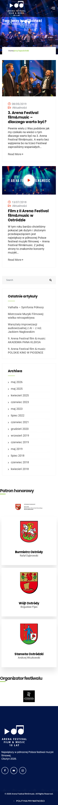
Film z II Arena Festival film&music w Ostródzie (28, 215)
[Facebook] (4, 770)
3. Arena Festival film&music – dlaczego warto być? (27, 117)
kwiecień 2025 (20, 395)
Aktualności (19, 107)
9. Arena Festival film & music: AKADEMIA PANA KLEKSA (27, 340)
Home (11, 51)
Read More (14, 154)
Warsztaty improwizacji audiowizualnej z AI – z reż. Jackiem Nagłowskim (25, 328)
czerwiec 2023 (20, 402)
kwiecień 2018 (20, 469)
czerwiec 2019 (20, 442)
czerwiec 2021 (20, 422)
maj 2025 (17, 388)
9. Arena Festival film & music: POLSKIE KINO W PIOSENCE (27, 350)
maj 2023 (17, 408)
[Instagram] (22, 770)
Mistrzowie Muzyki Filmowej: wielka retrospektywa (26, 315)
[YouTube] (13, 770)
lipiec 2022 (17, 415)
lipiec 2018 (17, 455)
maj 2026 (17, 382)
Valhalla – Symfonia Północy (26, 307)
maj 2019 (17, 449)
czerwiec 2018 (20, 462)
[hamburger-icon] (53, 8)
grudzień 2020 (20, 429)
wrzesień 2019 (20, 435)
